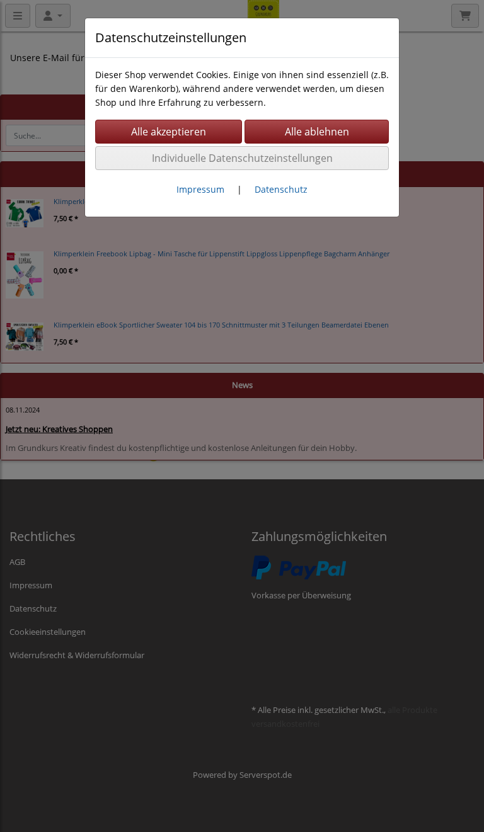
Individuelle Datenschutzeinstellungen (242, 158)
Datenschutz (281, 189)
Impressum (200, 189)
